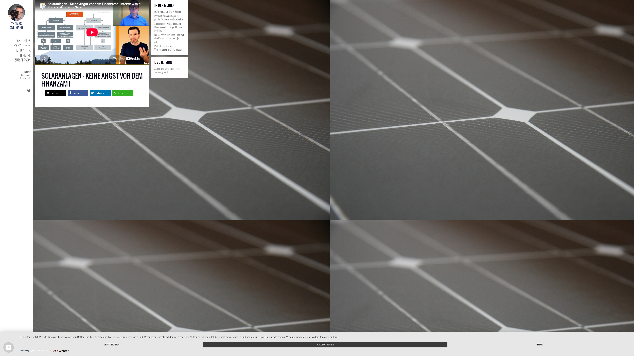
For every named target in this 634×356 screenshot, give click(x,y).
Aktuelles (24, 40)
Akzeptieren (325, 344)
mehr (539, 344)
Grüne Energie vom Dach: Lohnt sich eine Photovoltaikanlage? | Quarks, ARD (169, 38)
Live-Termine (163, 62)
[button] (55, 93)
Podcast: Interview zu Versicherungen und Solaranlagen (168, 47)
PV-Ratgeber (22, 45)
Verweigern (112, 344)
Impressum (26, 75)
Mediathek (23, 50)
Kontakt (27, 72)
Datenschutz (25, 78)
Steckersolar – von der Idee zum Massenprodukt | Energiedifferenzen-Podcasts (169, 27)
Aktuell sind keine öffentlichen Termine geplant (166, 70)
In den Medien (164, 5)
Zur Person (23, 59)
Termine (25, 55)
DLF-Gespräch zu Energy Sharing (167, 11)
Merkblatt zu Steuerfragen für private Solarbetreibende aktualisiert (169, 17)
